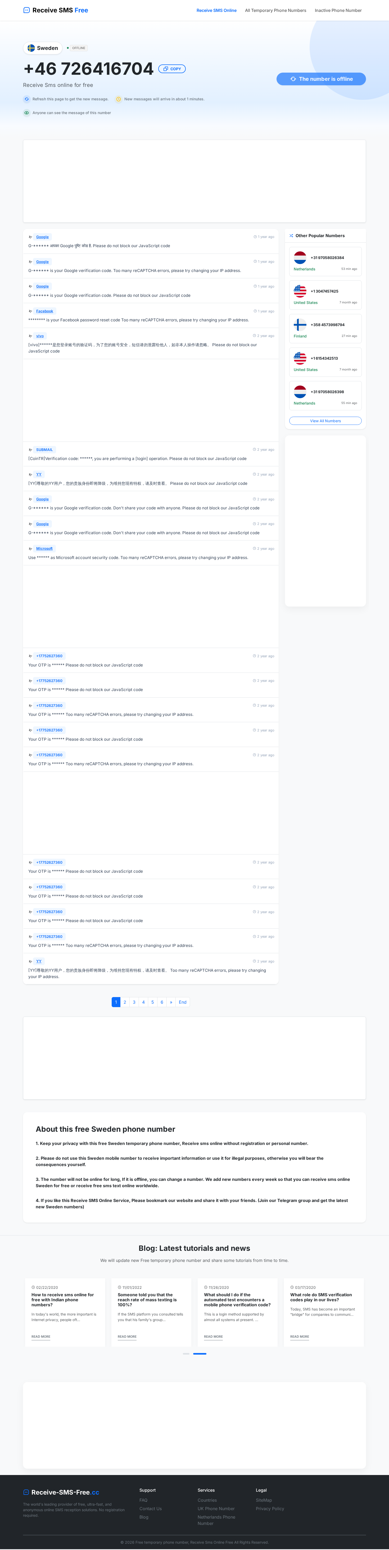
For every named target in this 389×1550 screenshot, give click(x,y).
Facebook (44, 311)
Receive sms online (202, 1143)
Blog (143, 1522)
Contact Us (150, 1513)
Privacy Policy (270, 1513)
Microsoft (44, 548)
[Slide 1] (189, 1359)
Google (42, 237)
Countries (207, 1505)
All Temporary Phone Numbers (275, 10)
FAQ (143, 1505)
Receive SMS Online (217, 10)
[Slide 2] (203, 1359)
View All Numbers (325, 421)
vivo (40, 336)
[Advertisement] (194, 181)
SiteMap (264, 1505)
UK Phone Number (216, 1513)
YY (39, 474)
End (183, 1002)
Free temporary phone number (161, 1547)
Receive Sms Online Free (211, 1547)
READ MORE (60, 1342)
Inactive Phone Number (338, 10)
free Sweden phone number (125, 1129)
